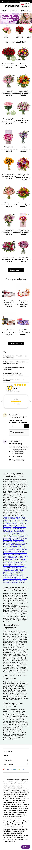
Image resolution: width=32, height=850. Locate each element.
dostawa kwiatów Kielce (14, 543)
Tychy (14, 815)
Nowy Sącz (13, 821)
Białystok (19, 804)
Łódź (4, 802)
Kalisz (20, 821)
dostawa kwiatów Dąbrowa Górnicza (14, 524)
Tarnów (13, 819)
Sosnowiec (6, 808)
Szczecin (21, 802)
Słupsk (12, 823)
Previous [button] (2, 401)
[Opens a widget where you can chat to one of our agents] (25, 847)
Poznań (9, 802)
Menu (5, 11)
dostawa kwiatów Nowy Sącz (13, 552)
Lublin (13, 804)
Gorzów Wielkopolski (20, 812)
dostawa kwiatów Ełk (19, 527)
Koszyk (26, 11)
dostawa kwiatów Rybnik (15, 562)
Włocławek (6, 819)
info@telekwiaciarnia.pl (18, 460)
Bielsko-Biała (18, 810)
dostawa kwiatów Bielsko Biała (19, 519)
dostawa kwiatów (8, 517)
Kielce (20, 808)
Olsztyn (25, 808)
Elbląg (24, 815)
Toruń (25, 806)
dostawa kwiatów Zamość (16, 582)
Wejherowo (6, 835)
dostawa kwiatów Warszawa (19, 577)
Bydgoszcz (6, 804)
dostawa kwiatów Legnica (16, 546)
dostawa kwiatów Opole (15, 554)
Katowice (26, 804)
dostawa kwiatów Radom (11, 559)
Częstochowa (12, 806)
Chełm (10, 831)
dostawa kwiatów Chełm (20, 522)
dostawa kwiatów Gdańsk (11, 528)
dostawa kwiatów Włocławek (12, 579)
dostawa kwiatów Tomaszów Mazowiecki (13, 573)
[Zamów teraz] (16, 18)
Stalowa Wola (23, 829)
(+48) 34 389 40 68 (17, 456)
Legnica (26, 821)
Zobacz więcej (15, 270)
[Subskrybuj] (26, 426)
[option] (13, 401)
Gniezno (13, 827)
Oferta (6, 756)
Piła (8, 825)
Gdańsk (15, 802)
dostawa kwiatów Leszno (11, 548)
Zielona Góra (7, 815)
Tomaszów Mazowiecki (10, 829)
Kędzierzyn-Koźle (18, 831)
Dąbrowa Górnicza (9, 817)
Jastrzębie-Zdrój (15, 825)
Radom (20, 806)
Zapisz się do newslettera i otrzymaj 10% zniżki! (16, 2)
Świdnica (19, 833)
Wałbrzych (6, 821)
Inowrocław (6, 827)
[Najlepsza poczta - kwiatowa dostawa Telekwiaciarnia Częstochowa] (16, 6)
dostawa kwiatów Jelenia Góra (12, 538)
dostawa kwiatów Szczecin (15, 569)
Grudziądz (6, 823)
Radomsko (14, 835)
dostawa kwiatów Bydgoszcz (12, 520)
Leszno (13, 833)
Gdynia (5, 806)
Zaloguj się (15, 11)
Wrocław (22, 800)
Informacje (8, 760)
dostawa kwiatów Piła (10, 556)
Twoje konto (8, 764)
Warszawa (9, 800)
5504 (16, 391)
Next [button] (30, 401)
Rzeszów (14, 808)
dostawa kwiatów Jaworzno (15, 536)
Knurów (5, 837)
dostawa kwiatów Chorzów (11, 523)
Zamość (20, 827)
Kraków (15, 800)
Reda (10, 837)
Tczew (5, 833)
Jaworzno (19, 823)
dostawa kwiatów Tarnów (11, 571)
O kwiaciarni (8, 751)
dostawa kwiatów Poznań (15, 558)
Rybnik (10, 812)
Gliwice (5, 810)
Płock (19, 815)
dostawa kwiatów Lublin (10, 551)
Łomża (5, 831)
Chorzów (18, 817)
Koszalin (19, 819)
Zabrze (10, 810)
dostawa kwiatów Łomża (20, 549)
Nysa (25, 835)
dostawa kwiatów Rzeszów (11, 564)
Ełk (9, 833)
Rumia (21, 835)
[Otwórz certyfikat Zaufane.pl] (20, 385)
